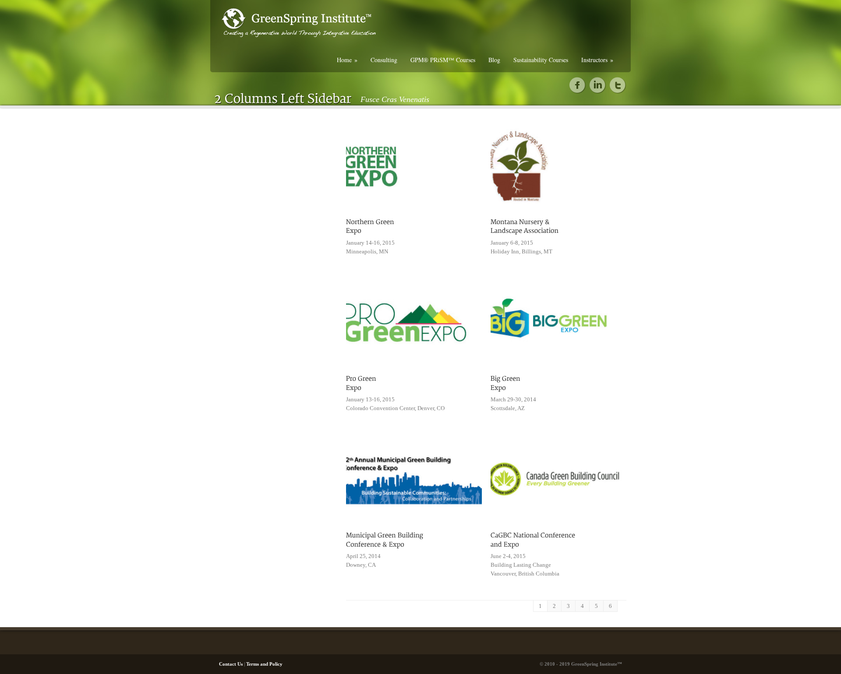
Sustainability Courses (540, 60)
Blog (494, 60)
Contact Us (231, 664)
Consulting (384, 60)
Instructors (597, 60)
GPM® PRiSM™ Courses (442, 60)
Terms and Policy (264, 664)
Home (347, 60)
